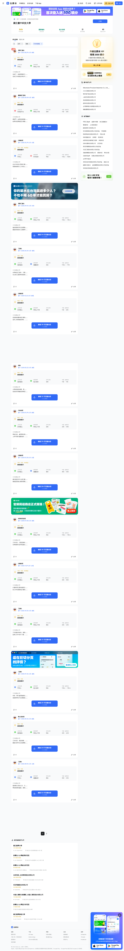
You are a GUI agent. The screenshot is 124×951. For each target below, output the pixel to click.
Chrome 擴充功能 (33, 939)
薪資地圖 (13, 942)
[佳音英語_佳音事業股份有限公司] (44, 877)
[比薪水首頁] (14, 927)
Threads (83, 937)
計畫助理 (20, 140)
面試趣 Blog (49, 937)
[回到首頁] (14, 19)
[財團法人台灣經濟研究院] (44, 857)
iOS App (31, 934)
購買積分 (13, 939)
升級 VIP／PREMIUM (16, 937)
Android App (32, 937)
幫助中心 (65, 939)
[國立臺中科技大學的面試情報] (103, 30)
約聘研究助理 (22, 518)
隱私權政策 (66, 937)
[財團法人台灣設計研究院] (44, 906)
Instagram (83, 934)
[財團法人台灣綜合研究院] (44, 867)
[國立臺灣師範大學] (44, 916)
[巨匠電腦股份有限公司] (44, 887)
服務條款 (65, 934)
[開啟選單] (3, 3)
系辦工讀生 (21, 50)
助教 (19, 365)
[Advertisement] (44, 348)
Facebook (83, 939)
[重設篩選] (14, 43)
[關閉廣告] (119, 915)
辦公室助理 (21, 716)
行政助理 (20, 410)
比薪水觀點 (48, 934)
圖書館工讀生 (22, 95)
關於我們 (13, 934)
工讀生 (20, 248)
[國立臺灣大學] (44, 847)
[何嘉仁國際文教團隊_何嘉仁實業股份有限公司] (44, 897)
